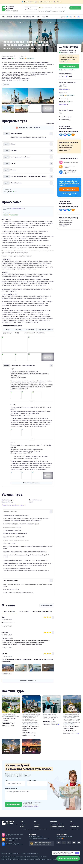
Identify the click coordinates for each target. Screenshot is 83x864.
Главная (4, 22)
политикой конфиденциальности (31, 805)
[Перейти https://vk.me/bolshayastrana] (60, 135)
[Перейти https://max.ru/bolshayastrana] (65, 135)
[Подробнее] (14, 56)
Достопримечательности (41, 829)
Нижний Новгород (12, 48)
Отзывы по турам (74, 826)
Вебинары (36, 826)
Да (25, 9)
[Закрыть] (51, 133)
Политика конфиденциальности (29, 853)
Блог (35, 821)
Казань (4, 48)
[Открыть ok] (69, 843)
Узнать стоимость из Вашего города (13, 505)
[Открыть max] (79, 843)
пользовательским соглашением (30, 806)
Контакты (45, 16)
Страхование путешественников (59, 829)
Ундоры (38, 48)
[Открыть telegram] (58, 843)
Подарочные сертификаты (57, 826)
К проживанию (64, 89)
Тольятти (26, 48)
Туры (3, 16)
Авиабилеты (17, 16)
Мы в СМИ (36, 824)
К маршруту (63, 104)
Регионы (9, 16)
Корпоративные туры (28, 16)
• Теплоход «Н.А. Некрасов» (17, 208)
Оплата (22, 826)
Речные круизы (19, 22)
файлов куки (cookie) (66, 853)
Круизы (11, 22)
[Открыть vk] (64, 843)
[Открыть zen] (74, 843)
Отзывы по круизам (75, 829)
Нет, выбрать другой (32, 9)
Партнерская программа (56, 824)
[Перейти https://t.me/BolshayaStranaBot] (69, 135)
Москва (41, 7)
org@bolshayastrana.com (41, 838)
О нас (38, 16)
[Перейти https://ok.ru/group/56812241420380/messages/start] (73, 135)
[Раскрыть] (51, 144)
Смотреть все (50, 123)
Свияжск (32, 48)
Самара (20, 48)
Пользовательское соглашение (10, 853)
